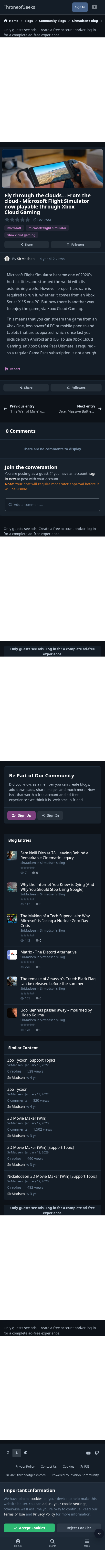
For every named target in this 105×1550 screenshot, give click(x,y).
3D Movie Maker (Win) (26, 1118)
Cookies (68, 1466)
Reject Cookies (79, 1527)
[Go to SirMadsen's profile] (7, 258)
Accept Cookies (32, 1527)
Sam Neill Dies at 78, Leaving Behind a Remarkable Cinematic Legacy (54, 855)
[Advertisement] (52, 89)
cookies (36, 1498)
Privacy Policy (24, 1466)
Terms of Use (14, 1514)
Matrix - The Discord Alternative (49, 952)
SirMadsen (26, 258)
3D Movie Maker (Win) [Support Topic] (40, 1147)
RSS (87, 1466)
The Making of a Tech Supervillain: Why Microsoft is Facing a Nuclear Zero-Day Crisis (55, 920)
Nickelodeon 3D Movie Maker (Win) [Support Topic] (52, 1176)
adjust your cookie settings (64, 1503)
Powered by (75, 1475)
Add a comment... (28, 504)
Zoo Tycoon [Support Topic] (31, 1060)
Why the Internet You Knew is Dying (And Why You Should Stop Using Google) (57, 887)
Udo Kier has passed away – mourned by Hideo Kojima (56, 1013)
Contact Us (49, 1466)
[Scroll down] (99, 1533)
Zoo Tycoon (17, 1089)
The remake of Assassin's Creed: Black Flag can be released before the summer (58, 981)
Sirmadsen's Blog (52, 862)
